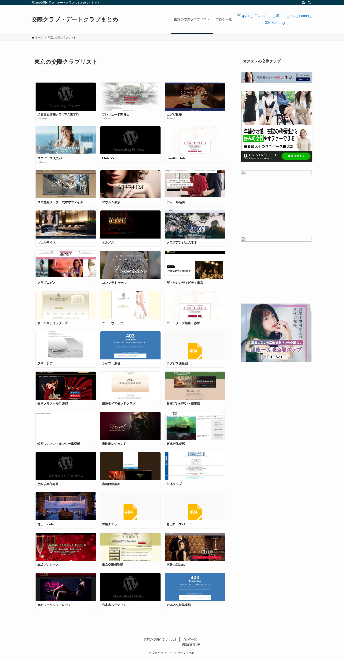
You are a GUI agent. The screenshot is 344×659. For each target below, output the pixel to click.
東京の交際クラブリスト (160, 639)
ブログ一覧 (189, 639)
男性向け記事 (191, 644)
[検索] (309, 2)
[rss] (303, 2)
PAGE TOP (332, 635)
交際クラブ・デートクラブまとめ (75, 19)
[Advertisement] (276, 399)
